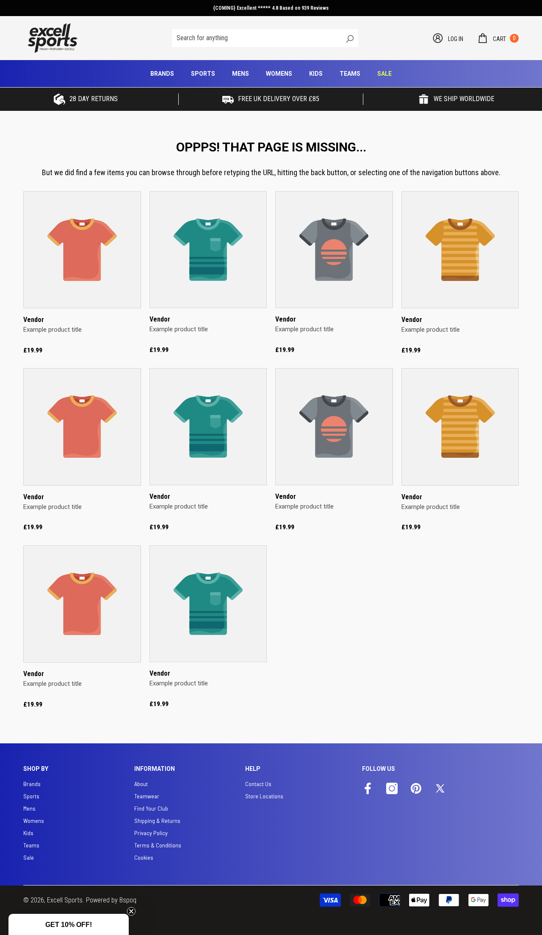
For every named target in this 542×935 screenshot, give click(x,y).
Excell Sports (65, 900)
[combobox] (256, 38)
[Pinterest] (416, 789)
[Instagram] (392, 789)
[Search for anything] (265, 38)
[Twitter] (440, 789)
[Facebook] (368, 789)
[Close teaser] (131, 911)
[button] (498, 38)
